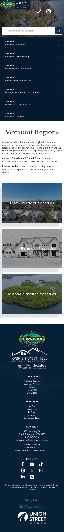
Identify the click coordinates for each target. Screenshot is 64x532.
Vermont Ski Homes (15, 44)
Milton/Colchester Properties (32, 293)
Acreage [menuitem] (32, 415)
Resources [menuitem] (32, 389)
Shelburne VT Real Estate (18, 104)
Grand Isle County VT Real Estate (22, 92)
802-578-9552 (32, 447)
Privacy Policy (32, 500)
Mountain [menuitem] (32, 409)
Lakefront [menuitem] (32, 406)
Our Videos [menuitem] (32, 392)
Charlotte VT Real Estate (18, 80)
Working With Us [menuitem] (32, 384)
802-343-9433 (39, 11)
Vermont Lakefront (15, 116)
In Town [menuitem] (32, 412)
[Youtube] (32, 464)
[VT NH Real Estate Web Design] (32, 518)
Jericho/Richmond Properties (32, 248)
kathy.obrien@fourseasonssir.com (32, 440)
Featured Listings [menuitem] (32, 381)
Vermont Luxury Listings (17, 56)
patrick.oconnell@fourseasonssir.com (32, 450)
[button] (58, 30)
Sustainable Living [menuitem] (32, 418)
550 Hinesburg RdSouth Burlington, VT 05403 (32, 433)
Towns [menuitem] (32, 386)
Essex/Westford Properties (32, 203)
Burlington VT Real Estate (18, 68)
